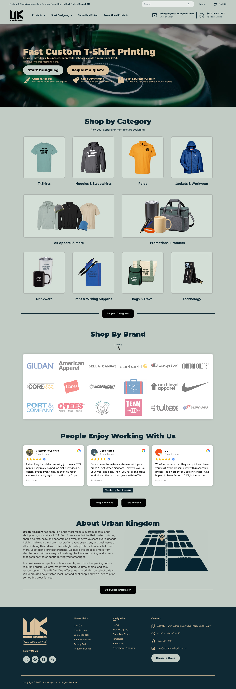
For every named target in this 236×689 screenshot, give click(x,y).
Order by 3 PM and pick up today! (96, 81)
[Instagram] (26, 659)
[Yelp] (52, 659)
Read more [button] (31, 480)
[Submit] (188, 4)
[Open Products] (44, 15)
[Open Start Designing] (71, 15)
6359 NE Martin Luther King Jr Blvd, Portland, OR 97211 (184, 626)
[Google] (43, 659)
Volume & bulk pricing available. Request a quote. (149, 81)
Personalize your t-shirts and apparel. (49, 81)
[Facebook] (35, 659)
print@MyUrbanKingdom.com (172, 648)
